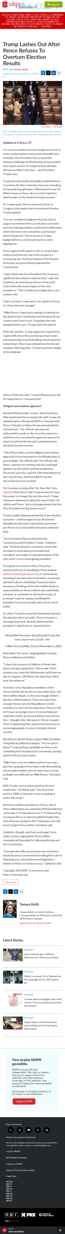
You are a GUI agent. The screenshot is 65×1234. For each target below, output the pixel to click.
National (10, 882)
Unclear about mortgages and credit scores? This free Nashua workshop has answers (43, 1002)
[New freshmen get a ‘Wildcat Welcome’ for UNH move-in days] (13, 955)
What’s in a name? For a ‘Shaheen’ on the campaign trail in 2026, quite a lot (42, 979)
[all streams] (61, 1230)
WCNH (9, 1181)
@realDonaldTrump (43, 635)
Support (55, 4)
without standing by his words (20, 574)
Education (29, 1017)
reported (8, 492)
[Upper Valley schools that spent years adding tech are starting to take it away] (13, 1023)
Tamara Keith (20, 69)
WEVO (9, 1196)
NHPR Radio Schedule (16, 1157)
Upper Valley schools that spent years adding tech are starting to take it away (40, 1025)
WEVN (9, 1193)
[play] (4, 1230)
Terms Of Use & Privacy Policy (20, 1170)
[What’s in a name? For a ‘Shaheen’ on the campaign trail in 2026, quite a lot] (13, 977)
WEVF (9, 1186)
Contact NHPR (13, 1151)
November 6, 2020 (50, 646)
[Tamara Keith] (10, 909)
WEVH (9, 1189)
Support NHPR (24, 1101)
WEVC (9, 1184)
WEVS (9, 1201)
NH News (28, 949)
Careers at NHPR (14, 1164)
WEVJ (9, 1191)
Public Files (11, 1176)
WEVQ (9, 1198)
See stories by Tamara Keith (35, 923)
